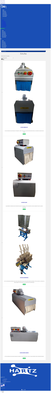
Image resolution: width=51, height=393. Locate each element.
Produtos (4, 11)
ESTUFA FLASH (24, 202)
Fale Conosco (4, 25)
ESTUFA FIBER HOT (24, 127)
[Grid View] (2, 59)
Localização (5, 16)
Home (3, 30)
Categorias (4, 12)
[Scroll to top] (1, 392)
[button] (19, 18)
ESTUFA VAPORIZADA (24, 277)
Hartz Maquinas (2, 2)
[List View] (3, 59)
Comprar (24, 209)
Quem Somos (5, 13)
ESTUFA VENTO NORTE (24, 352)
